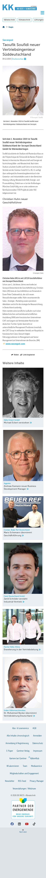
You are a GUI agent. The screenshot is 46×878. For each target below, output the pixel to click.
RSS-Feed (22, 781)
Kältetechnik (9, 20)
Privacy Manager (37, 781)
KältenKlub (34, 758)
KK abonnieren (13, 766)
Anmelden (37, 735)
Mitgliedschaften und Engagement (24, 773)
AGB (34, 728)
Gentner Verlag (23, 751)
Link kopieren (29, 355)
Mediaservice (36, 766)
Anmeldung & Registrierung (17, 743)
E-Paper (9, 751)
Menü (42, 17)
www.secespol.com (15, 344)
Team (25, 766)
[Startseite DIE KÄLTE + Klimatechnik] (20, 7)
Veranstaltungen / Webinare (24, 788)
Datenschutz (37, 743)
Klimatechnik (24, 20)
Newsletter (9, 781)
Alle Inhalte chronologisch (18, 735)
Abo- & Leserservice (20, 728)
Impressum (37, 751)
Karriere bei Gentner (17, 758)
